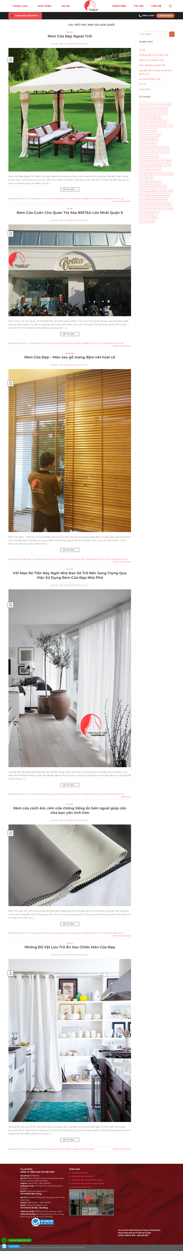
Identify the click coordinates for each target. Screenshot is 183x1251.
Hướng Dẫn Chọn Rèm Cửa (153, 55)
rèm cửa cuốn (163, 152)
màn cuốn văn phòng (161, 104)
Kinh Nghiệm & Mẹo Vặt (152, 65)
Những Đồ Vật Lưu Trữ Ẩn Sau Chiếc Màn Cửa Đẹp (70, 947)
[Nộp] (172, 34)
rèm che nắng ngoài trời (150, 126)
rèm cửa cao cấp (147, 152)
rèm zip (157, 208)
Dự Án (66, 6)
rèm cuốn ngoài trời (148, 139)
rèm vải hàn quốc (105, 199)
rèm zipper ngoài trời (149, 213)
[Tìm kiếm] (170, 6)
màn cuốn (144, 104)
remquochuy (82, 44)
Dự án (69, 209)
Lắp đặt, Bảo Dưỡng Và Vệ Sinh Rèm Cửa (155, 72)
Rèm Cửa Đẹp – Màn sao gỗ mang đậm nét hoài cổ (69, 357)
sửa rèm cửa (118, 199)
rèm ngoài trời (146, 178)
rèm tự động (145, 200)
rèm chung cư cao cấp (51, 199)
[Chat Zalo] (4, 1246)
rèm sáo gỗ (161, 187)
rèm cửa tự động (163, 161)
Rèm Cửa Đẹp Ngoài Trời (70, 36)
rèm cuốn (168, 126)
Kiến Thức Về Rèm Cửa (151, 60)
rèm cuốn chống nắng (150, 135)
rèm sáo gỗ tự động (148, 191)
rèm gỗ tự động (147, 174)
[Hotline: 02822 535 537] (4, 1240)
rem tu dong (145, 113)
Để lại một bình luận (122, 201)
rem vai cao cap (160, 113)
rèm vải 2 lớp (145, 208)
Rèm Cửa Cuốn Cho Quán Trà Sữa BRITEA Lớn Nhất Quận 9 (70, 213)
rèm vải (93, 199)
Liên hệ (156, 6)
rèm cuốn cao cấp (148, 130)
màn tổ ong (145, 109)
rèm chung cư (60, 1149)
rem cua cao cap (69, 199)
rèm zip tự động (147, 221)
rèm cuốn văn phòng (149, 148)
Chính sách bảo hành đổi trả (82, 1176)
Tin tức (139, 6)
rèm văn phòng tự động (150, 204)
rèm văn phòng (160, 200)
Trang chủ (20, 6)
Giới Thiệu (44, 6)
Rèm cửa (165, 148)
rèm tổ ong (145, 195)
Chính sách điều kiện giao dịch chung (86, 1180)
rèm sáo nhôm (166, 191)
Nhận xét (126, 797)
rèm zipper (168, 208)
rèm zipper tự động (148, 217)
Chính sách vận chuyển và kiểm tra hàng (87, 1183)
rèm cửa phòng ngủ (149, 156)
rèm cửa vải (165, 165)
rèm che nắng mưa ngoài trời (153, 122)
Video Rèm (119, 6)
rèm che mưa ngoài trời (150, 117)
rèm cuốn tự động (148, 143)
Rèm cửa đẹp (83, 199)
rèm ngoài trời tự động (150, 182)
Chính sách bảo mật (79, 1173)
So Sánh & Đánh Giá (149, 79)
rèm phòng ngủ (147, 187)
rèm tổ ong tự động (160, 195)
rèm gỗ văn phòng (164, 174)
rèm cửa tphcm (147, 161)
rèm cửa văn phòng (148, 165)
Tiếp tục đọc (69, 189)
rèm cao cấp (47, 1149)
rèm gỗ (157, 169)
